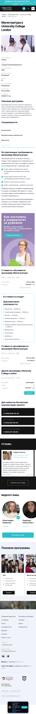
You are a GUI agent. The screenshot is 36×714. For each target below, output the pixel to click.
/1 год (30, 284)
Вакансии (4, 630)
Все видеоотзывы (18, 535)
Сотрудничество (6, 627)
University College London (20, 457)
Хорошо (24, 707)
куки (13, 708)
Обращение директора (8, 616)
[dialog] (18, 707)
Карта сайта (5, 691)
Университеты (23, 627)
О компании (4, 620)
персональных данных (16, 710)
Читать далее (6, 474)
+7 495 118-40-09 (6, 645)
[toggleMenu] (33, 8)
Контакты (4, 634)
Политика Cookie (15, 691)
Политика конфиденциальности (10, 695)
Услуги (3, 623)
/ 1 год (30, 388)
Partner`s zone (5, 637)
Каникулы (21, 620)
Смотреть (29, 393)
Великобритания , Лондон (22, 455)
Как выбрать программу (26, 616)
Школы (21, 623)
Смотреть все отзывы (18, 483)
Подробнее (5, 526)
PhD (4, 575)
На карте (20, 662)
